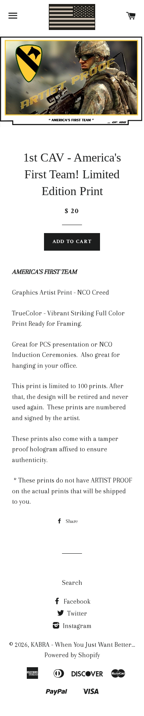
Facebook (76, 601)
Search (72, 582)
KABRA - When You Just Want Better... (83, 644)
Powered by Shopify (72, 655)
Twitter (76, 613)
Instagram (76, 626)
